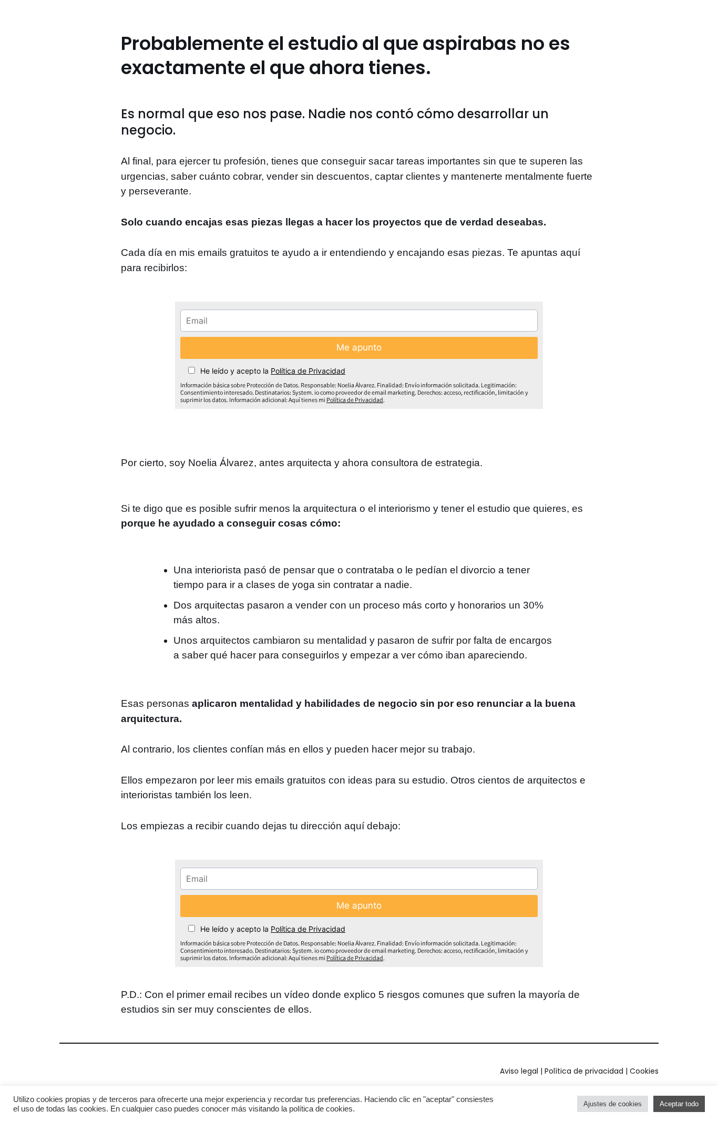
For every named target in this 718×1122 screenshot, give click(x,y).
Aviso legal (519, 1071)
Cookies (644, 1071)
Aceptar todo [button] (679, 1104)
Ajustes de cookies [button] (612, 1104)
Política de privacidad (584, 1071)
